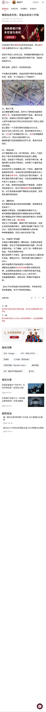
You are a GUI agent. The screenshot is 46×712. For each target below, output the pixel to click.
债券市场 (13, 175)
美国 (25, 188)
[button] (40, 706)
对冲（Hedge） (10, 353)
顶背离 (6, 359)
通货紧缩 (35, 365)
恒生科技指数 (21, 267)
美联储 (17, 45)
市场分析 (14, 9)
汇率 (8, 115)
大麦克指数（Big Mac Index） (15, 365)
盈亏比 (31, 371)
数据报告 (5, 9)
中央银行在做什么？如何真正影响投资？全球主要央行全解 (13, 399)
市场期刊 (23, 9)
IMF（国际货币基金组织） (14, 371)
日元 (8, 134)
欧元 (31, 134)
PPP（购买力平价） (28, 353)
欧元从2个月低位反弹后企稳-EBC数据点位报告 (23, 428)
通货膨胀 (21, 220)
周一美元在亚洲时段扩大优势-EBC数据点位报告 (23, 418)
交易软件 (33, 9)
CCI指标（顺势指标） (22, 359)
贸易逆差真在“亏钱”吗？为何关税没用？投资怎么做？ (13, 386)
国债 (29, 188)
